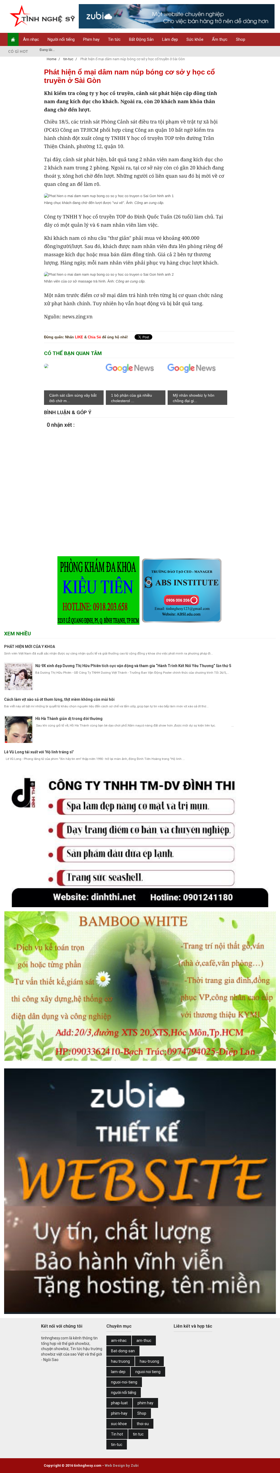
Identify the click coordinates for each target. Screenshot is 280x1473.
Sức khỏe (194, 39)
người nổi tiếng (123, 1392)
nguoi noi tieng (148, 1372)
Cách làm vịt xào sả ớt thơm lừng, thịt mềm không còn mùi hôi (59, 699)
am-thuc (143, 1340)
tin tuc (138, 1434)
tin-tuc (116, 1444)
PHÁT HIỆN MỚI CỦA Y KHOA (29, 646)
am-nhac (119, 1340)
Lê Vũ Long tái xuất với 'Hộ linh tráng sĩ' (39, 752)
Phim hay (91, 39)
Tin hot (117, 1434)
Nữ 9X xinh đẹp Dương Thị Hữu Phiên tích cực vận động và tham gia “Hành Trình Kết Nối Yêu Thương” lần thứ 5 (133, 666)
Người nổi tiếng (61, 39)
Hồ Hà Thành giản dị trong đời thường (69, 718)
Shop (240, 39)
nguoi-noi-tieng (124, 1382)
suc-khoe (119, 1424)
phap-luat (119, 1403)
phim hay (145, 1403)
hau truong (120, 1361)
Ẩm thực (220, 39)
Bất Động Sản (141, 39)
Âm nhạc (31, 39)
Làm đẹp (170, 39)
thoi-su (143, 1424)
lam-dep (118, 1372)
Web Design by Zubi (122, 1465)
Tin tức (114, 39)
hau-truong (149, 1361)
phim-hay (119, 1413)
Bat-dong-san (123, 1351)
